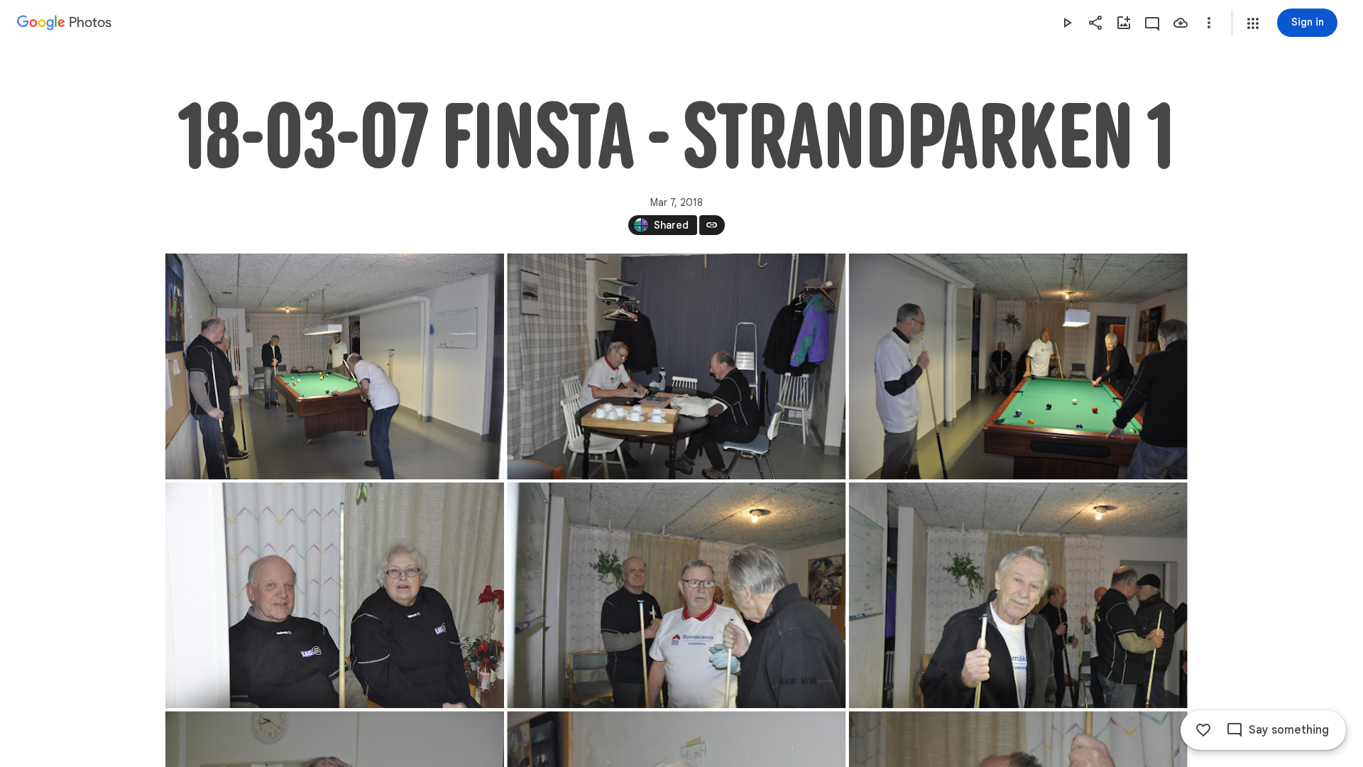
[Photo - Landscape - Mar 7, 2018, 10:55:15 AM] (1017, 595)
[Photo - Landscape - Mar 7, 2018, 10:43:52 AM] (1017, 366)
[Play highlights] (1067, 23)
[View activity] (1152, 23)
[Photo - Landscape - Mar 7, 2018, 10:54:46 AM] (676, 595)
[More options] (1209, 23)
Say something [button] (1289, 730)
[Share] (1095, 23)
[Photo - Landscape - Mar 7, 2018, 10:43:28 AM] (676, 366)
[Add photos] (1124, 23)
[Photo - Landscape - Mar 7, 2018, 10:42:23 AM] (334, 366)
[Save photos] (1180, 23)
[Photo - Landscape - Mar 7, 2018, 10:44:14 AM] (334, 595)
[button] (1253, 23)
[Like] (1203, 730)
